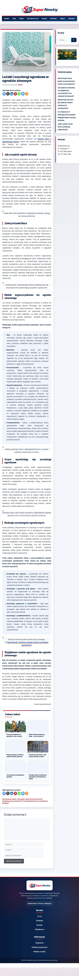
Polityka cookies (39, 952)
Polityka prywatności (39, 947)
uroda (62, 18)
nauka (44, 18)
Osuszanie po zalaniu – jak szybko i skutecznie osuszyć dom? (22, 799)
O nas (39, 916)
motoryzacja (33, 18)
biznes (6, 18)
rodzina (53, 18)
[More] (26, 93)
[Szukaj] (73, 40)
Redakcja (39, 921)
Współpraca (39, 929)
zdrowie (71, 18)
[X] (8, 93)
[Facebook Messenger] (23, 93)
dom (14, 18)
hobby (21, 18)
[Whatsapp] (19, 93)
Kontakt (39, 925)
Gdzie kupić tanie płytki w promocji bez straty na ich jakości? (66, 81)
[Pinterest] (15, 93)
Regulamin (40, 943)
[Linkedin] (11, 93)
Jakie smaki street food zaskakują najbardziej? (65, 127)
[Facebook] (4, 93)
